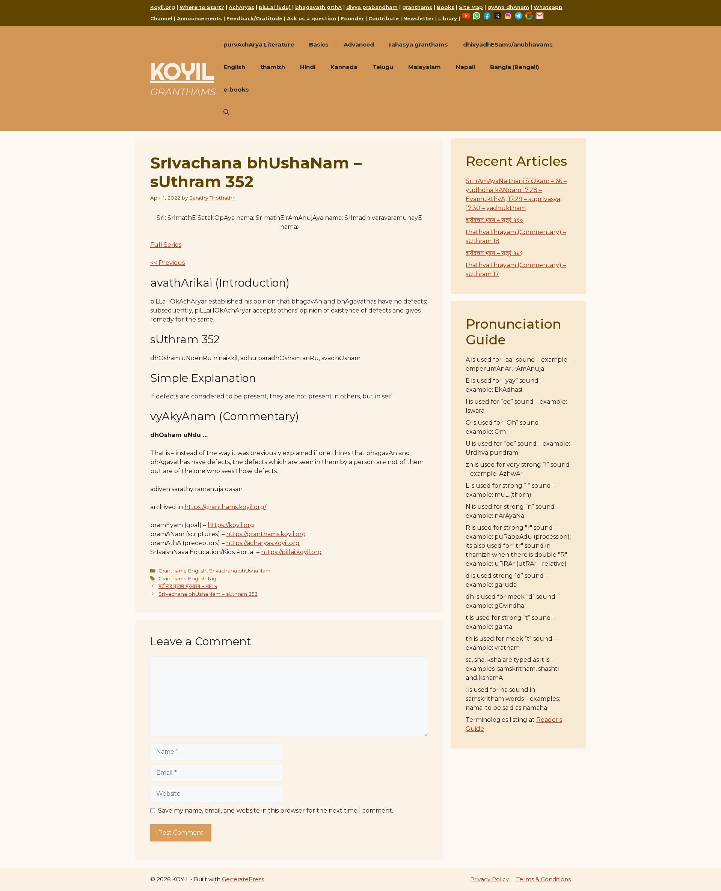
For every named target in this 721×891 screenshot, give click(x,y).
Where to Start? (201, 7)
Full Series (165, 244)
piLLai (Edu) (275, 7)
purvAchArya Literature (258, 44)
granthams (417, 7)
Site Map (471, 7)
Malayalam (424, 67)
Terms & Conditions (543, 879)
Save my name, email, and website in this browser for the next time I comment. (275, 810)
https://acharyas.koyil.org (263, 543)
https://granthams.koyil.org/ (225, 507)
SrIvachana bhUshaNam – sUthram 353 (208, 594)
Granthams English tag (187, 578)
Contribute (383, 18)
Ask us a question (311, 18)
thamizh (272, 67)
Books (445, 7)
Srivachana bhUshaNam (239, 571)
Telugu (383, 67)
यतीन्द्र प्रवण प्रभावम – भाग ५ (187, 586)
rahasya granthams (418, 44)
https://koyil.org (231, 525)
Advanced (359, 44)
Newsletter (418, 18)
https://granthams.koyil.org (266, 534)
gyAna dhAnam (508, 7)
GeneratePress (243, 879)
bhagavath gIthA (318, 7)
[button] (226, 112)
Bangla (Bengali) (514, 67)
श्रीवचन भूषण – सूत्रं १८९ (494, 253)
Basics (319, 44)
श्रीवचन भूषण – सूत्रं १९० (494, 220)
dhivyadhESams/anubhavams (508, 44)
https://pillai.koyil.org (291, 552)
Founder (352, 18)
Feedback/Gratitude (254, 18)
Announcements (199, 18)
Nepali (465, 67)
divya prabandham (372, 7)
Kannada (343, 67)
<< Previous (167, 262)
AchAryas (241, 7)
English (234, 67)
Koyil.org (162, 7)
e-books (236, 89)
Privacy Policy (489, 879)
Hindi (307, 67)
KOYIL (182, 71)
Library (447, 18)
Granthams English (182, 571)
